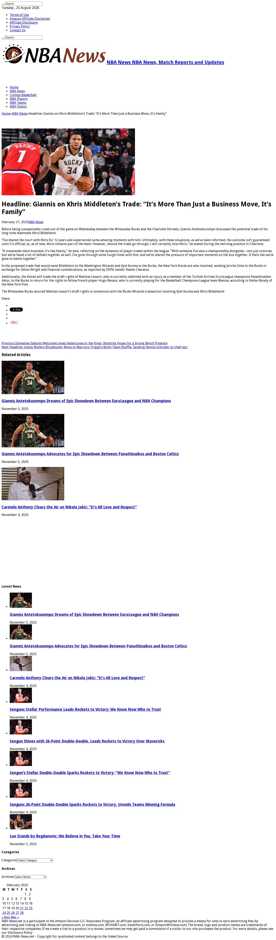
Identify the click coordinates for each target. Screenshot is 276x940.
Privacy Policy (20, 26)
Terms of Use (19, 15)
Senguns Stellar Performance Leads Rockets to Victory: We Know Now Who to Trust (85, 709)
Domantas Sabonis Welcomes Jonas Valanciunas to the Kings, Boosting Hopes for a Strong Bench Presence (84, 343)
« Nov (6, 917)
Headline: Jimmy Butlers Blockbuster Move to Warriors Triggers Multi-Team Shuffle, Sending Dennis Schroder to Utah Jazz (95, 347)
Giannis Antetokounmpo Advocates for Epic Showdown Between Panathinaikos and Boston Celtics (90, 454)
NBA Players (18, 99)
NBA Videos (18, 106)
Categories (9, 860)
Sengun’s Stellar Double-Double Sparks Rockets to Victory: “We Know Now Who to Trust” (90, 773)
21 (22, 908)
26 (13, 913)
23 (31, 908)
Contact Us (17, 30)
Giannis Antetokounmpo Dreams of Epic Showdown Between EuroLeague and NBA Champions (86, 401)
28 (22, 913)
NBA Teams (18, 103)
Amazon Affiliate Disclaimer (30, 19)
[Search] (3, 4)
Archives (8, 877)
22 (26, 908)
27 (17, 913)
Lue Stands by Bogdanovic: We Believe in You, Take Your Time (65, 836)
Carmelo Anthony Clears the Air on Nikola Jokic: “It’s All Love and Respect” (69, 507)
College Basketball (23, 95)
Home (14, 87)
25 (8, 913)
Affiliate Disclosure (24, 22)
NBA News (17, 91)
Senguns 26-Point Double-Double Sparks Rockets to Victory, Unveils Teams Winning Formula (92, 804)
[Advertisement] (49, 75)
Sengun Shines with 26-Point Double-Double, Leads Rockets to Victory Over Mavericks (87, 741)
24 (4, 913)
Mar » (15, 917)
